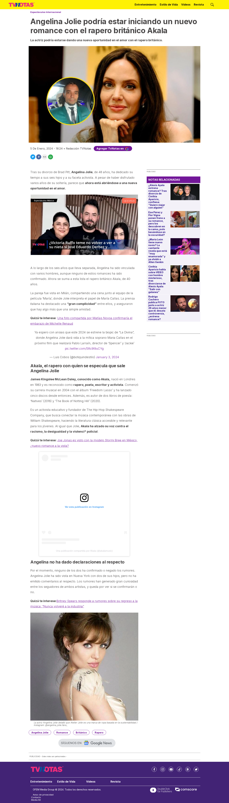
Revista (199, 4)
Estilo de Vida (169, 4)
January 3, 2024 (107, 357)
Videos (185, 4)
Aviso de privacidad (43, 794)
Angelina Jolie (39, 732)
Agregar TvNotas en (110, 148)
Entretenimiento (145, 4)
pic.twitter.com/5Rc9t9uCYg (84, 348)
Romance (62, 732)
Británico (81, 732)
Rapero (99, 732)
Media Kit (36, 800)
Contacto (36, 797)
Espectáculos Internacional (45, 12)
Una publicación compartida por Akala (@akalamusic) (84, 550)
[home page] (21, 4)
